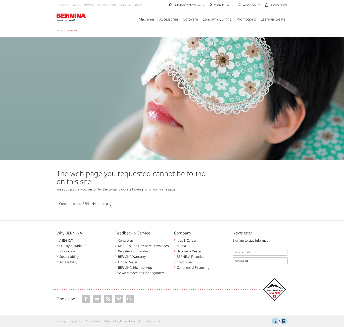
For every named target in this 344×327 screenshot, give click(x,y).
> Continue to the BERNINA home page (85, 203)
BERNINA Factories (190, 256)
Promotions (246, 19)
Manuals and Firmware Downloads (143, 246)
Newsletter (63, 5)
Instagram (130, 299)
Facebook (86, 299)
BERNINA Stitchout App (135, 267)
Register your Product (134, 251)
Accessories (168, 19)
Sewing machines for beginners (141, 273)
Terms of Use (154, 321)
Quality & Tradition (72, 246)
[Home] (71, 17)
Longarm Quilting (217, 19)
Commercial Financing (193, 267)
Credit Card (185, 262)
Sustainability (69, 256)
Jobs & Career (186, 240)
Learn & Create (273, 19)
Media (181, 246)
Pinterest (119, 299)
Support (137, 5)
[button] (204, 5)
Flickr (97, 299)
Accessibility (68, 262)
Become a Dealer (106, 5)
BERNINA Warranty (132, 256)
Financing (124, 5)
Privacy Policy (92, 321)
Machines (146, 19)
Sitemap (61, 321)
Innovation (67, 251)
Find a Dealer (127, 262)
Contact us (126, 240)
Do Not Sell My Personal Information (123, 321)
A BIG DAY (66, 240)
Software (190, 19)
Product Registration (83, 5)
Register (241, 261)
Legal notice (75, 321)
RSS (108, 299)
